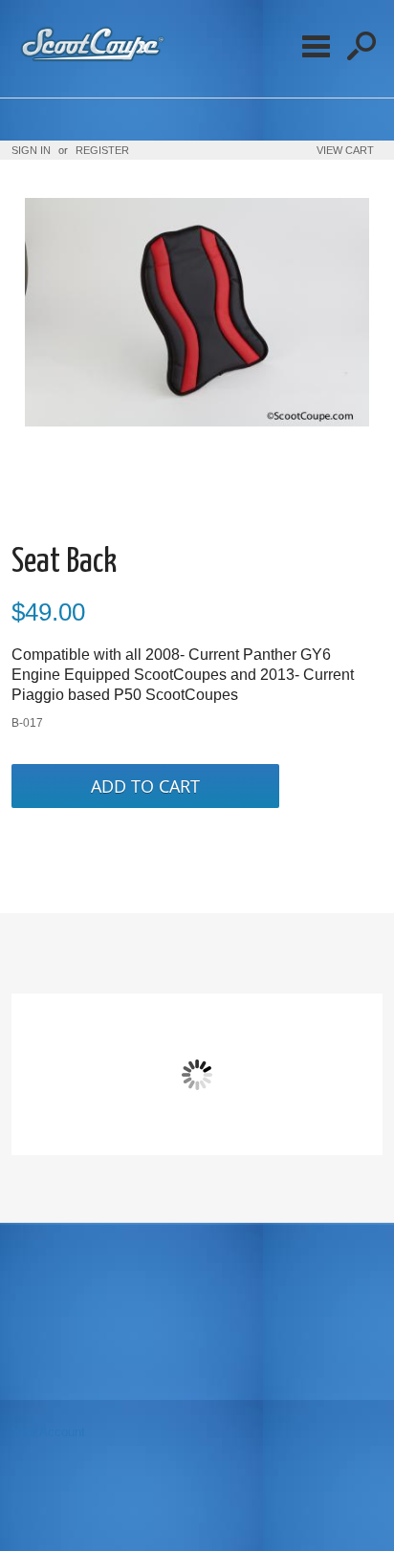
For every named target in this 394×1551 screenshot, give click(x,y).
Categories (316, 46)
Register (102, 150)
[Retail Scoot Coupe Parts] (89, 62)
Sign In (31, 150)
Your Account (48, 1432)
